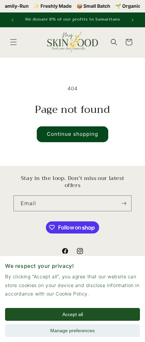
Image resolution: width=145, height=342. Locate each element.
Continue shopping (72, 134)
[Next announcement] (132, 19)
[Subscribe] (123, 203)
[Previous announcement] (12, 19)
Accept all (72, 314)
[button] (13, 42)
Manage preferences (72, 330)
